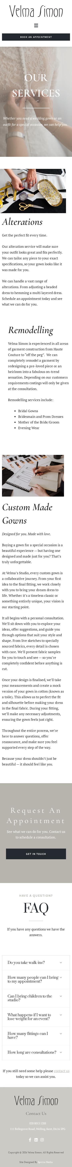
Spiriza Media (45, 1162)
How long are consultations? (32, 1052)
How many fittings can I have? (28, 1035)
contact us (61, 1071)
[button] (36, 25)
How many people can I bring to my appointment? (33, 979)
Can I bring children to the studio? (30, 998)
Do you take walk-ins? (26, 962)
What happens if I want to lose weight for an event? (29, 1017)
